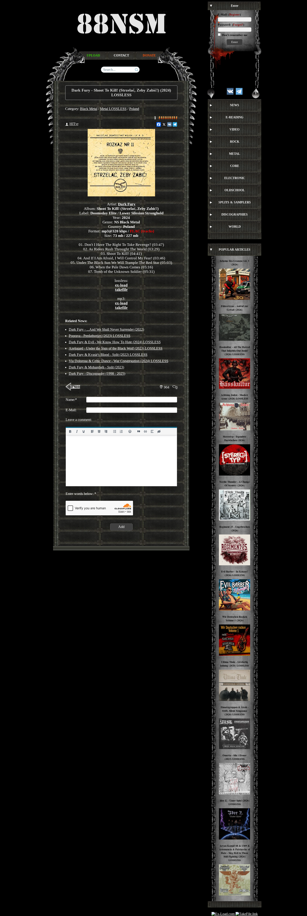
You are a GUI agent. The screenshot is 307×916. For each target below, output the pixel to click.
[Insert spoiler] (152, 431)
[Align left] (92, 431)
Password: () (231, 24)
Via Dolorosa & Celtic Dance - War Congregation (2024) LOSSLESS (118, 361)
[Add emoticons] (130, 431)
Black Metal (88, 109)
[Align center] (99, 431)
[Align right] (105, 431)
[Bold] (70, 431)
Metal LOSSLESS (113, 109)
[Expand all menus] (211, 93)
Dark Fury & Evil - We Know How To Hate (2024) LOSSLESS (115, 342)
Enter (234, 42)
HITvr (73, 124)
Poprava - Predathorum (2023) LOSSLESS (99, 336)
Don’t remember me (234, 35)
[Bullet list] (114, 431)
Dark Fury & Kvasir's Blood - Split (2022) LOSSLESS (108, 355)
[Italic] (76, 431)
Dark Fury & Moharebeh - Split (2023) (96, 367)
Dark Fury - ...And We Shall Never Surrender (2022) (106, 329)
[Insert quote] (138, 431)
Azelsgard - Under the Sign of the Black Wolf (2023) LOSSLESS (115, 348)
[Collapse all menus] (255, 93)
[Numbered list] (121, 431)
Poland (134, 109)
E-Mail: (223, 14)
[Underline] (83, 431)
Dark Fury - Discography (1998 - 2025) (97, 373)
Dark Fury (127, 204)
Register (234, 14)
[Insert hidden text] (159, 431)
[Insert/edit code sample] (145, 431)
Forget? (238, 24)
